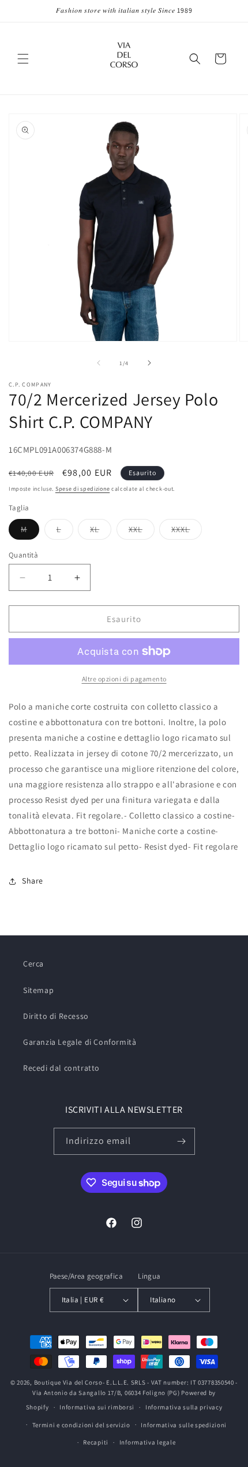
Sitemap (38, 990)
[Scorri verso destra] (149, 363)
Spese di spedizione (82, 488)
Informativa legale (147, 1442)
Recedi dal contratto (61, 1068)
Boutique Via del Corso (68, 1382)
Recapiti (95, 1442)
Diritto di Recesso (56, 1016)
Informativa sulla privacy (184, 1407)
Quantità (23, 555)
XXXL (186, 532)
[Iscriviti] (181, 1141)
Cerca (33, 963)
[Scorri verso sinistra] (98, 363)
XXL (142, 532)
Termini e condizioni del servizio (81, 1425)
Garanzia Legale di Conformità (79, 1042)
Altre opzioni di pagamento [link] (124, 678)
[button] (23, 58)
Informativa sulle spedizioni (184, 1425)
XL (100, 532)
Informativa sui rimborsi (96, 1407)
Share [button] (32, 880)
